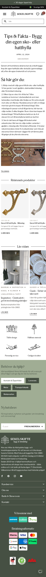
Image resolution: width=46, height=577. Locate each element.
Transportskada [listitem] (21, 387)
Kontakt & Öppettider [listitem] (13, 380)
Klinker (14, 291)
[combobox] (25, 21)
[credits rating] (32, 561)
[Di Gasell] (13, 561)
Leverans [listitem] (32, 380)
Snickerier (23, 59)
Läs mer (4, 312)
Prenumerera (32, 426)
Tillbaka (5, 171)
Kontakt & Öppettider (11, 7)
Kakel (4, 291)
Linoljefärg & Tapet (11, 294)
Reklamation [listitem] (9, 394)
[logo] (22, 14)
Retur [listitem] (6, 387)
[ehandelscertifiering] (22, 561)
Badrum (5, 287)
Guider (33, 287)
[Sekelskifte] (23, 440)
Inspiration (17, 287)
